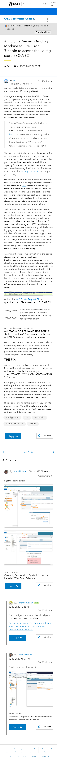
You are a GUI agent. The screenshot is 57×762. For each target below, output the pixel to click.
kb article (39, 417)
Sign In (53, 4)
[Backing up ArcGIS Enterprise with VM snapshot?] (3, 452)
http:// (12, 134)
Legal (34, 756)
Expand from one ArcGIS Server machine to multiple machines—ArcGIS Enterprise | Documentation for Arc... (30, 626)
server (33, 423)
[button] (45, 81)
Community (27, 4)
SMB (27, 299)
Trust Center (22, 756)
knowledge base (14, 423)
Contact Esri (45, 756)
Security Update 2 (29, 171)
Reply (11, 436)
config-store (12, 417)
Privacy (10, 756)
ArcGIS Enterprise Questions (20, 18)
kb (26, 417)
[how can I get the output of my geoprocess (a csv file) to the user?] (53, 452)
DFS (24, 185)
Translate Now (43, 32)
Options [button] (47, 19)
